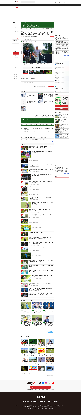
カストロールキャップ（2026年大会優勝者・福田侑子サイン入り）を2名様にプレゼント (61, 171)
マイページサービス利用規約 (35, 406)
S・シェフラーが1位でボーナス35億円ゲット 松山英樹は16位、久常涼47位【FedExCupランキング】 (27, 312)
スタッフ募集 (25, 405)
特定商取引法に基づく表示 (61, 405)
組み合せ (31, 28)
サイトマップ (58, 406)
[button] (37, 148)
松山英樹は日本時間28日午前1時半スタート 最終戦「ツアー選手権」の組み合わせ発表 (27, 324)
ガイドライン (54, 405)
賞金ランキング (38, 115)
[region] (16, 55)
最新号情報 (61, 106)
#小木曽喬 (26, 41)
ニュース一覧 (50, 141)
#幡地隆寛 (30, 41)
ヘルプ (54, 406)
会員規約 (48, 405)
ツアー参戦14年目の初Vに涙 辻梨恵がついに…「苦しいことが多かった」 (62, 45)
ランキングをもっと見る (37, 327)
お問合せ (50, 406)
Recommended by (49, 375)
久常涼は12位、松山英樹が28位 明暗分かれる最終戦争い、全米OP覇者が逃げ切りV (38, 311)
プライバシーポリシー (36, 405)
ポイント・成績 (50, 115)
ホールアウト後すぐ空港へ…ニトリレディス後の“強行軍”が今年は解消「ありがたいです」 (62, 38)
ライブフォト (15, 55)
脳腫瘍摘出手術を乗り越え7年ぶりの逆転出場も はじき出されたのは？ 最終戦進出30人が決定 (49, 324)
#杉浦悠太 (34, 41)
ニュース (14, 53)
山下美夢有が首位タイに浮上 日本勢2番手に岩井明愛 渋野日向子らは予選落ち (62, 48)
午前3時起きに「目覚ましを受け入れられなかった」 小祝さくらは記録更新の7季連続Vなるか (62, 52)
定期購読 (61, 108)
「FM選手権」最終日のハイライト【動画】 (35, 232)
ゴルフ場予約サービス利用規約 (25, 406)
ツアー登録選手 (15, 57)
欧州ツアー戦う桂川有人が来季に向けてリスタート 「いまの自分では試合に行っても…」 (36, 137)
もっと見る (66, 55)
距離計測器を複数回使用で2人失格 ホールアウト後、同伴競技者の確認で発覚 (62, 42)
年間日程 (14, 51)
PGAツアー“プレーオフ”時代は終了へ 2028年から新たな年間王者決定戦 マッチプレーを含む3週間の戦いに (49, 312)
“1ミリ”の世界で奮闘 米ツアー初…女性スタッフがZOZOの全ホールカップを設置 (35, 131)
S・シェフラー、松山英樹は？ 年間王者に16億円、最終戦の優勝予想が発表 (38, 324)
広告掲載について (18, 405)
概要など (47, 28)
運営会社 (30, 405)
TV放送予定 (51, 28)
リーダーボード (15, 42)
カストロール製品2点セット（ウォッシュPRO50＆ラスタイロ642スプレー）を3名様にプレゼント (61, 168)
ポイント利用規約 (44, 406)
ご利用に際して (43, 405)
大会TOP (22, 28)
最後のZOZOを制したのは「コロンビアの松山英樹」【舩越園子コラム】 (33, 139)
